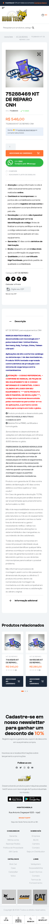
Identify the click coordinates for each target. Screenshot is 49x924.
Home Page (8, 37)
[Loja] (6, 918)
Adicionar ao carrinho (20, 153)
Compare (13, 171)
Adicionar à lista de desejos (22, 175)
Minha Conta (18, 921)
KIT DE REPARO (22, 37)
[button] (39, 54)
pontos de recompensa (26, 130)
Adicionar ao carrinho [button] (11, 681)
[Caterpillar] (40, 897)
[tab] (24, 321)
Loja (6, 920)
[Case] (24, 897)
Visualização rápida (12, 642)
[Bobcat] (9, 897)
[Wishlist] (43, 918)
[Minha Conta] (18, 918)
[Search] (33, 27)
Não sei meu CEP (11, 294)
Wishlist (42, 920)
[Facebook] (17, 768)
